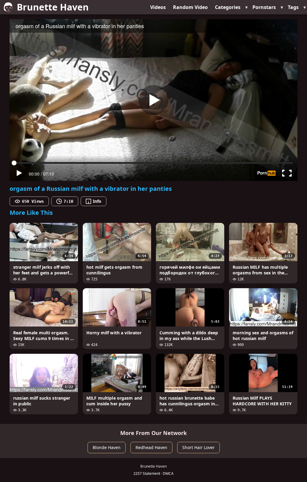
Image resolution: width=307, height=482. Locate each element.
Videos (158, 7)
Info (97, 201)
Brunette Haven (53, 7)
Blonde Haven (107, 447)
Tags (293, 7)
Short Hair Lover (198, 447)
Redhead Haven (151, 447)
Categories (227, 7)
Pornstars (264, 7)
